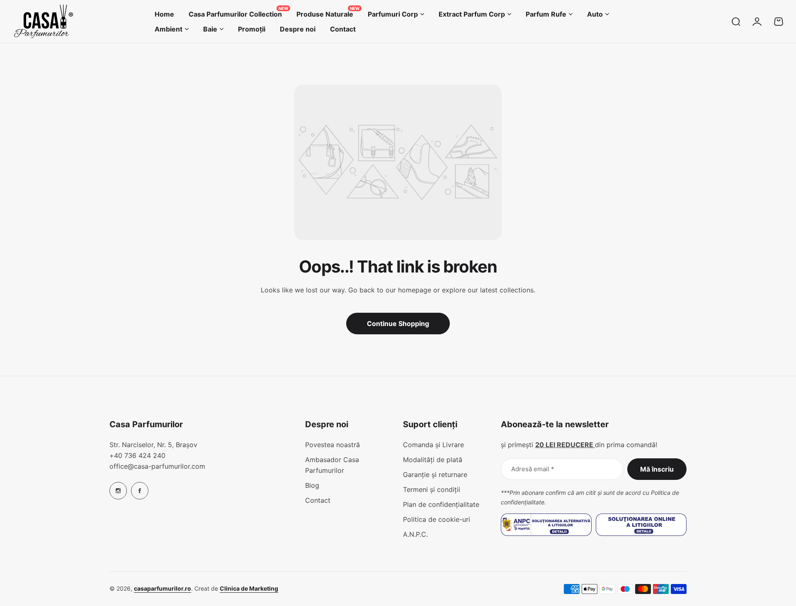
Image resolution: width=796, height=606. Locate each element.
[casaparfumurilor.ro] (43, 21)
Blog (312, 485)
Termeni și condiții (431, 489)
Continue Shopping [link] (398, 323)
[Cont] (757, 21)
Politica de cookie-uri (436, 519)
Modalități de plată (432, 459)
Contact (317, 500)
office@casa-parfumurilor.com (157, 466)
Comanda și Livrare (433, 445)
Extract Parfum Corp (472, 14)
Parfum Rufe (546, 14)
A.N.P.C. (415, 534)
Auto (595, 14)
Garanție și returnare (435, 474)
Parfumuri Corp (393, 14)
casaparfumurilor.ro (162, 588)
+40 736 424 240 (137, 455)
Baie (210, 29)
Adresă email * (532, 469)
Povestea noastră (332, 445)
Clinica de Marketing (249, 588)
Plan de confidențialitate (441, 504)
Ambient (168, 29)
